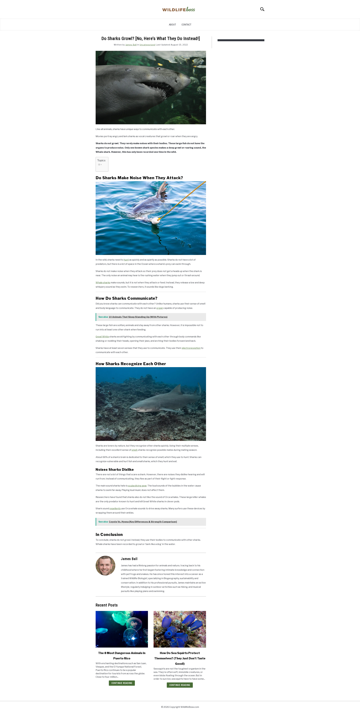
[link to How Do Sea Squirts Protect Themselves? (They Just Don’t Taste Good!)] (180, 629)
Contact (186, 24)
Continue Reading (122, 683)
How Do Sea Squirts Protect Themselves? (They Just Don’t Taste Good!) (179, 658)
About (172, 24)
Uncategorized (147, 44)
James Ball (131, 44)
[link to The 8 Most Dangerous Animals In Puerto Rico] (122, 629)
